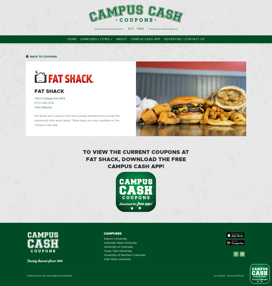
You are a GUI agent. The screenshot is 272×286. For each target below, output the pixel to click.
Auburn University (115, 238)
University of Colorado (118, 247)
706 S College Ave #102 (49, 98)
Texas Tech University (118, 251)
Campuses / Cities (94, 39)
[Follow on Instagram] (242, 254)
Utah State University (117, 259)
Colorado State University (120, 243)
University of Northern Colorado (124, 255)
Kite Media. (68, 276)
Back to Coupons (43, 56)
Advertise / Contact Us (184, 39)
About (121, 39)
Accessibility (219, 276)
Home (72, 39)
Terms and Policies (235, 276)
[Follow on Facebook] (235, 254)
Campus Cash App (145, 39)
